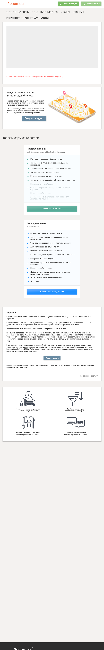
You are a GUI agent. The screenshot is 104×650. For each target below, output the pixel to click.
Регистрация (93, 4)
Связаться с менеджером (52, 291)
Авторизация (70, 4)
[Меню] (4, 4)
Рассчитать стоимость (52, 208)
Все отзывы (12, 18)
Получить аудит (34, 118)
